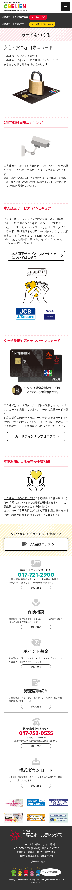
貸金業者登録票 (37, 861)
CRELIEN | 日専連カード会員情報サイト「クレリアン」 (15, 6)
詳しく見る (36, 588)
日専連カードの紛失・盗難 (19, 498)
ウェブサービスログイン (42, 24)
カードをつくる (38, 17)
